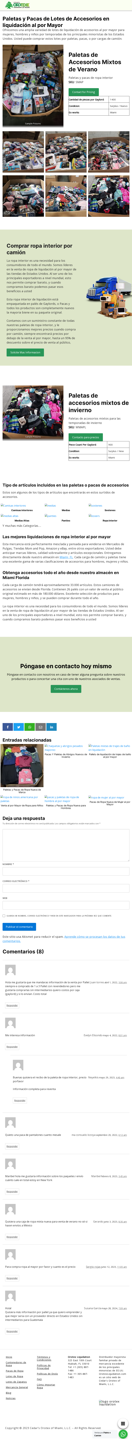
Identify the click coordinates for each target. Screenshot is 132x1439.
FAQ (39, 1379)
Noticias (11, 1398)
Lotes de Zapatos (16, 1381)
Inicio (9, 1356)
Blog (8, 1392)
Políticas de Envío (47, 1373)
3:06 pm (122, 982)
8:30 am (122, 1221)
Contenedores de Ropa (16, 1364)
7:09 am (122, 1308)
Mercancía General (17, 1387)
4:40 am (120, 1077)
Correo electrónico (16, 881)
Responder (12, 1005)
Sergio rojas (93, 1267)
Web (5, 898)
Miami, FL (66, 557)
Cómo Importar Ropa (46, 1386)
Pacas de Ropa (15, 1370)
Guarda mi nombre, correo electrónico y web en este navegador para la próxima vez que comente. (59, 916)
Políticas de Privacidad (44, 1367)
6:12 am (122, 1134)
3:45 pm (122, 1176)
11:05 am (122, 1266)
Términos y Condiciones (44, 1358)
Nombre (8, 864)
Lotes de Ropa (14, 1376)
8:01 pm (122, 1035)
